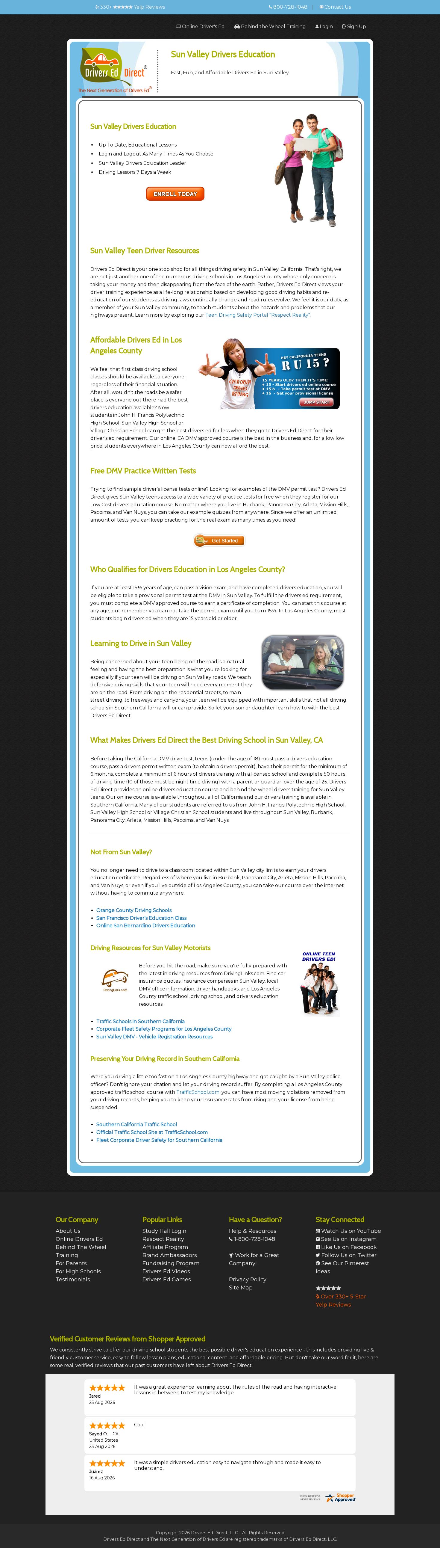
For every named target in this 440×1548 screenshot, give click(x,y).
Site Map (241, 1287)
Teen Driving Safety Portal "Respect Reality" (257, 315)
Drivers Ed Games (166, 1279)
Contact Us (337, 7)
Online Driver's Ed (203, 26)
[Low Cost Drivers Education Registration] (220, 540)
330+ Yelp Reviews (132, 7)
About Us (68, 1231)
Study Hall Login (164, 1231)
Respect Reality (163, 1239)
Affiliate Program (165, 1247)
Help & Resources (252, 1231)
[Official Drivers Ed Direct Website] (122, 67)
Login (325, 26)
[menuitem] (201, 26)
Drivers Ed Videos (166, 1271)
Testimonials (73, 1279)
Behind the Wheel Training (273, 26)
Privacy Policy (247, 1279)
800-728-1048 (289, 7)
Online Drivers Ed (79, 1239)
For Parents (71, 1263)
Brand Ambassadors (169, 1255)
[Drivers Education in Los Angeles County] (175, 193)
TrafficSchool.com (197, 1092)
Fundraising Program (171, 1263)
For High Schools (78, 1271)
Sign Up (356, 26)
